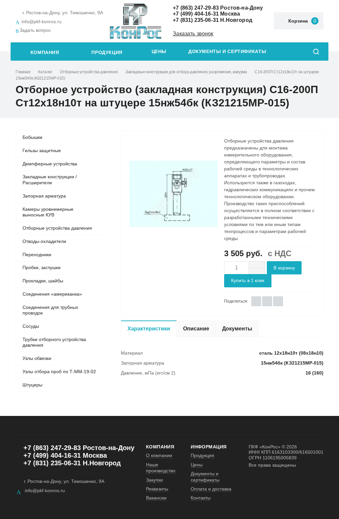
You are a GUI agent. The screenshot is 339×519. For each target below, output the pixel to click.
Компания (44, 52)
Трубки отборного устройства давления (54, 342)
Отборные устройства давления (89, 72)
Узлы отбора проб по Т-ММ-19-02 (59, 371)
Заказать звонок (193, 33)
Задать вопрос (35, 30)
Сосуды (31, 326)
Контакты (201, 497)
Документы (237, 328)
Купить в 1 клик (248, 280)
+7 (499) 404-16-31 (196, 14)
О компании (159, 455)
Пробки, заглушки (42, 267)
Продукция (106, 52)
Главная (23, 72)
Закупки (154, 480)
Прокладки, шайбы (43, 280)
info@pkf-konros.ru (42, 21)
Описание (196, 328)
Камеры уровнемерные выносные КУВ (48, 212)
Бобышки (32, 137)
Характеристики (148, 328)
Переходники (37, 254)
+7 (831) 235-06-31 (196, 20)
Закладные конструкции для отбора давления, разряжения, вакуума (186, 72)
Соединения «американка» (52, 294)
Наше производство (160, 467)
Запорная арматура (44, 196)
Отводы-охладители (44, 241)
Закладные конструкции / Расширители (50, 179)
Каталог (45, 72)
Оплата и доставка (211, 488)
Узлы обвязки (37, 358)
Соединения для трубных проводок (50, 310)
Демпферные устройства (50, 163)
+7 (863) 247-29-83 (196, 8)
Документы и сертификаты (227, 51)
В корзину (284, 267)
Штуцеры (32, 384)
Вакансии (156, 497)
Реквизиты (157, 488)
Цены (159, 51)
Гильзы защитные (42, 150)
